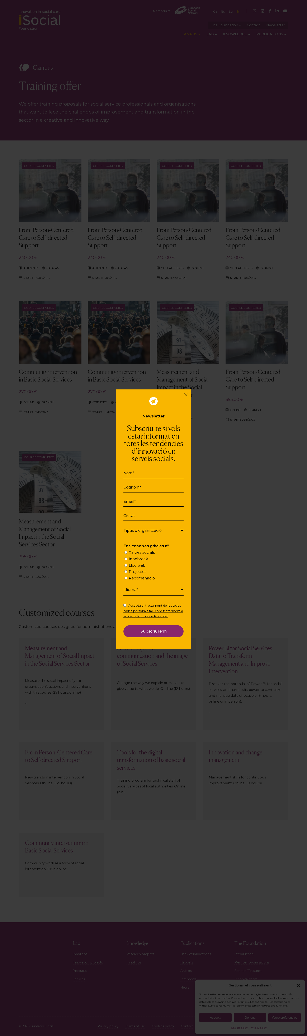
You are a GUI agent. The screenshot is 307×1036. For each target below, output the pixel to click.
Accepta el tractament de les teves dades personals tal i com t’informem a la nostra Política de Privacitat (153, 611)
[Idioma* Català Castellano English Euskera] (153, 590)
